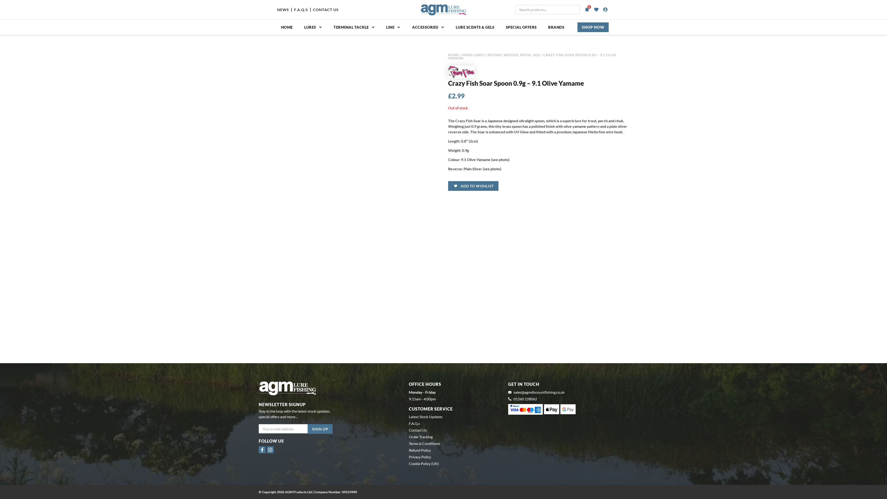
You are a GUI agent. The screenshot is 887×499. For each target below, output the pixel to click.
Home (287, 27)
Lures (310, 27)
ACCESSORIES (425, 27)
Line (390, 27)
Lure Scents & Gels (475, 27)
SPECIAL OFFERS (521, 27)
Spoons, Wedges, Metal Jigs (513, 55)
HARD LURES (473, 55)
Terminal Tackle (351, 27)
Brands (556, 27)
